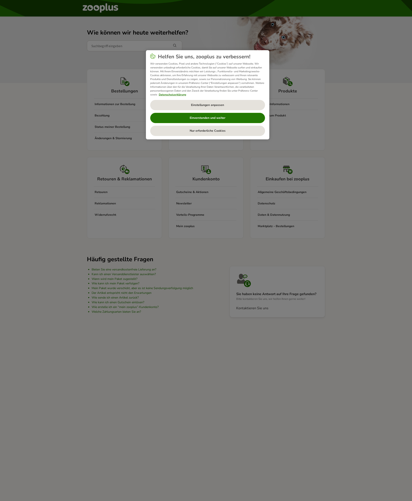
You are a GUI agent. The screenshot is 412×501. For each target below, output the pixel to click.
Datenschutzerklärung (172, 94)
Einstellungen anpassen (207, 105)
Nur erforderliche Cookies (208, 131)
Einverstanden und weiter (207, 118)
